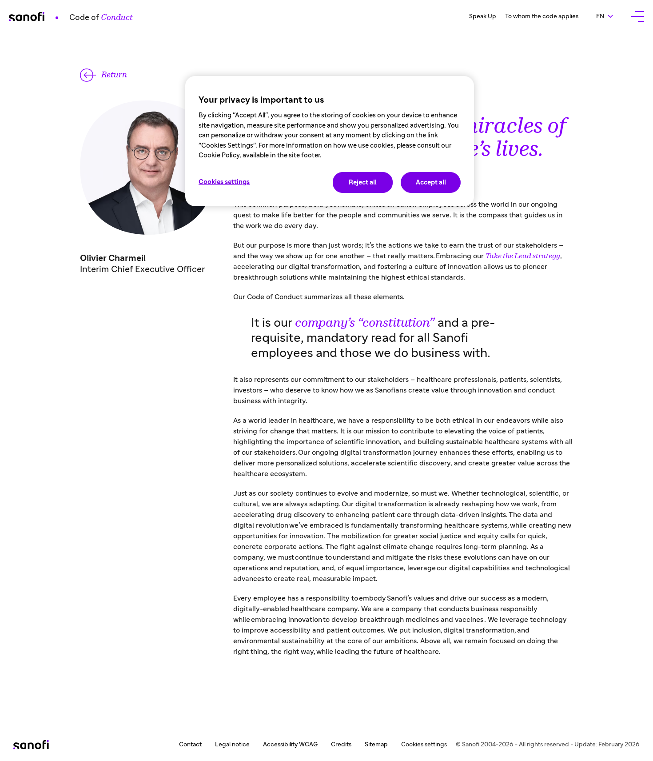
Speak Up (482, 16)
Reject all (363, 182)
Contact (190, 744)
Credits (341, 744)
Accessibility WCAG (290, 744)
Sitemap (376, 744)
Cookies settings (424, 744)
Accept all (431, 182)
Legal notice (232, 744)
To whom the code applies (541, 16)
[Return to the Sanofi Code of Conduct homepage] (31, 744)
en (609, 16)
